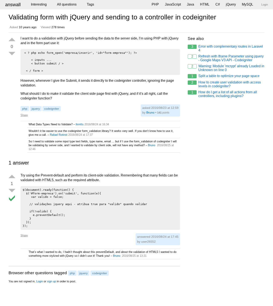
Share (24, 115)
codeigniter (51, 108)
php (24, 108)
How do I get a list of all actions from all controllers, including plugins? (224, 94)
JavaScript (173, 4)
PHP (155, 4)
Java (190, 4)
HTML (204, 4)
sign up (51, 281)
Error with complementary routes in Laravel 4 (227, 48)
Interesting (39, 4)
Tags (90, 4)
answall (13, 4)
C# (217, 4)
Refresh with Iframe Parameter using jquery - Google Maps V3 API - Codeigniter (227, 58)
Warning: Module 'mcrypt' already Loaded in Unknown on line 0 (227, 68)
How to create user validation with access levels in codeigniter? (226, 84)
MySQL (247, 4)
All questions (67, 4)
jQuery (231, 4)
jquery (36, 108)
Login (39, 281)
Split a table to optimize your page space (225, 76)
